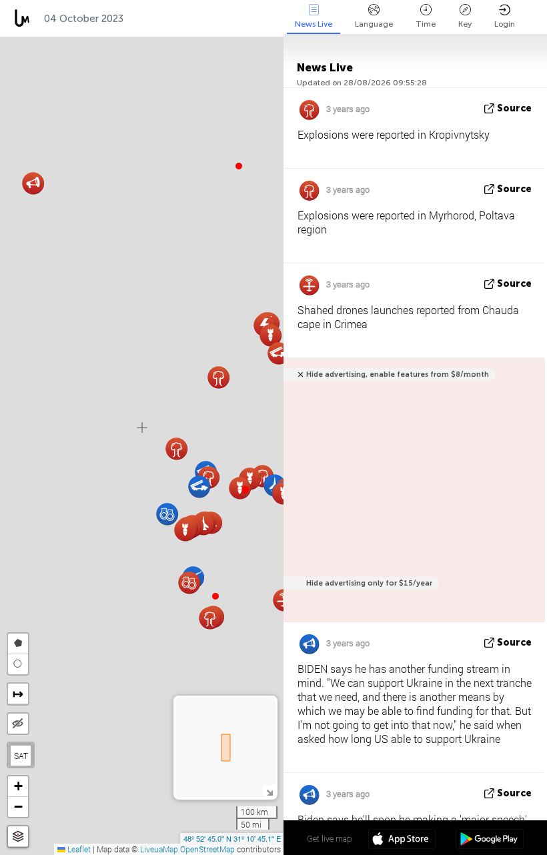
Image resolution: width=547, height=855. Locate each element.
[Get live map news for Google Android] (489, 840)
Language (374, 24)
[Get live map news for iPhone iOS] (402, 840)
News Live (313, 24)
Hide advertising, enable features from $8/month (397, 374)
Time (426, 24)
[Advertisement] (412, 497)
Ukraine (156, 19)
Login (504, 24)
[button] (245, 489)
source (514, 108)
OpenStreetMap (207, 849)
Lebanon (217, 19)
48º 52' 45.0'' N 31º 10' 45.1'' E (232, 838)
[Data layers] (18, 836)
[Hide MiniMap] (269, 791)
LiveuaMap (159, 849)
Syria (272, 19)
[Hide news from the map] (18, 724)
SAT (21, 755)
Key (465, 24)
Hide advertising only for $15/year (369, 583)
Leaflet (78, 849)
